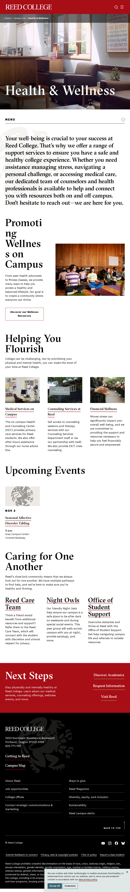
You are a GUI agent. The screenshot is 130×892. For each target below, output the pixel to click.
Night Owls (63, 600)
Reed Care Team (20, 603)
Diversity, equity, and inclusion (88, 797)
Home (8, 18)
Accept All (55, 886)
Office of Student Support (100, 607)
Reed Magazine (79, 789)
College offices (14, 797)
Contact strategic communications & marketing (29, 807)
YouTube (103, 843)
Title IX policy (89, 855)
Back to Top (112, 828)
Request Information (109, 686)
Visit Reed (109, 696)
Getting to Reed (17, 756)
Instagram (109, 843)
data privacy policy (88, 879)
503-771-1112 (13, 746)
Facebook (116, 843)
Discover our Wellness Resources (24, 314)
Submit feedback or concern (22, 855)
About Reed (12, 781)
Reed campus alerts (81, 813)
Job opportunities (16, 789)
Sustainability (77, 805)
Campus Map (15, 765)
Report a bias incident (112, 855)
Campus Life (19, 18)
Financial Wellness (103, 409)
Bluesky (123, 843)
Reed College (28, 7)
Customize (70, 886)
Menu (10, 119)
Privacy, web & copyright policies (59, 855)
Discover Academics (109, 675)
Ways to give (77, 781)
